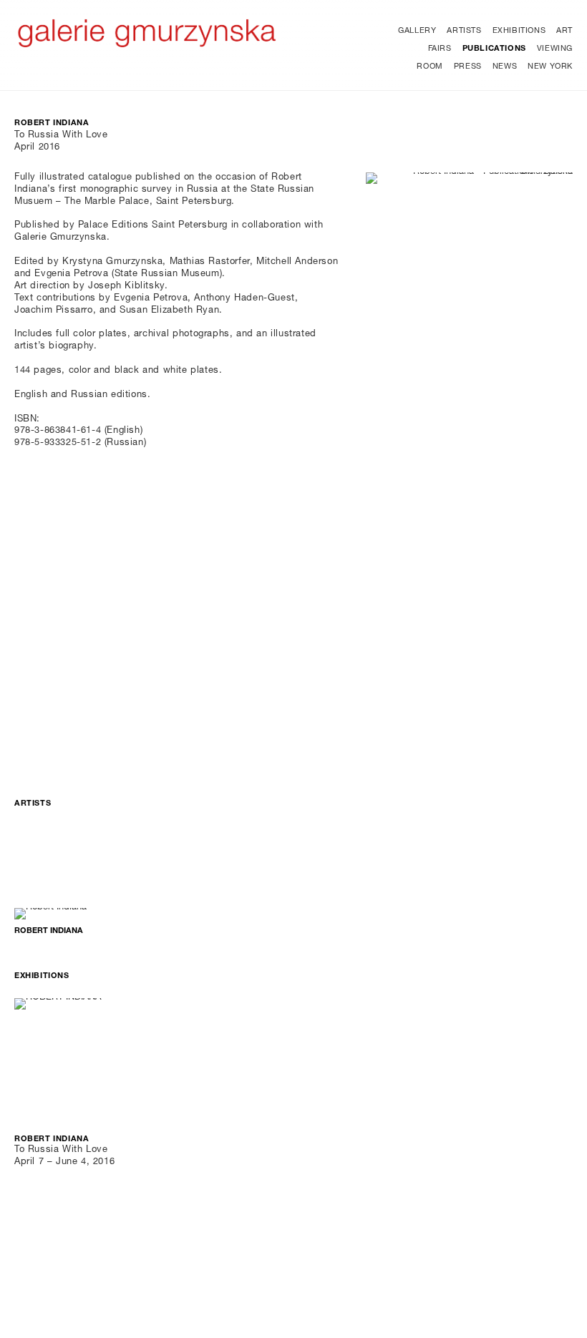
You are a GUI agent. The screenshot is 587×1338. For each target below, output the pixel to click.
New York (550, 67)
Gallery (417, 31)
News (505, 67)
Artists (464, 31)
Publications (494, 49)
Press (468, 67)
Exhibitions (519, 31)
